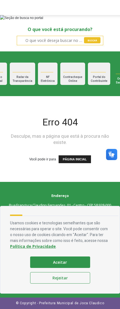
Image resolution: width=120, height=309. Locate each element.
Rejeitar (60, 278)
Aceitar (60, 262)
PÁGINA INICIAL (75, 159)
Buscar (92, 40)
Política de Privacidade (33, 246)
